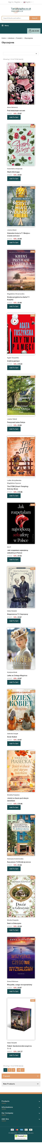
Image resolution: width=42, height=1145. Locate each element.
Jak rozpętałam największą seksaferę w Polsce (17, 551)
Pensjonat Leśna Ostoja (16, 422)
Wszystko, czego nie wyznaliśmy (19, 985)
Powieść (6, 1076)
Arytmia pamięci (13, 361)
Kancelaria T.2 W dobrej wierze (19, 862)
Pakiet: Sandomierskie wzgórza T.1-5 (19, 1047)
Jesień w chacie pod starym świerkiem (18, 799)
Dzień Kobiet (12, 737)
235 (19, 1070)
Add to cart (13, 117)
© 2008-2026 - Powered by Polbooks (21, 1133)
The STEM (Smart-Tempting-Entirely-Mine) (18, 488)
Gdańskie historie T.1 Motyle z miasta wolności (18, 234)
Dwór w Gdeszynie (14, 923)
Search (34, 18)
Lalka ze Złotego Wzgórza (17, 675)
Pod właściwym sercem (16, 110)
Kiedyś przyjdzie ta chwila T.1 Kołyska (18, 298)
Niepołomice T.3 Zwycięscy (17, 614)
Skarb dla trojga (13, 172)
